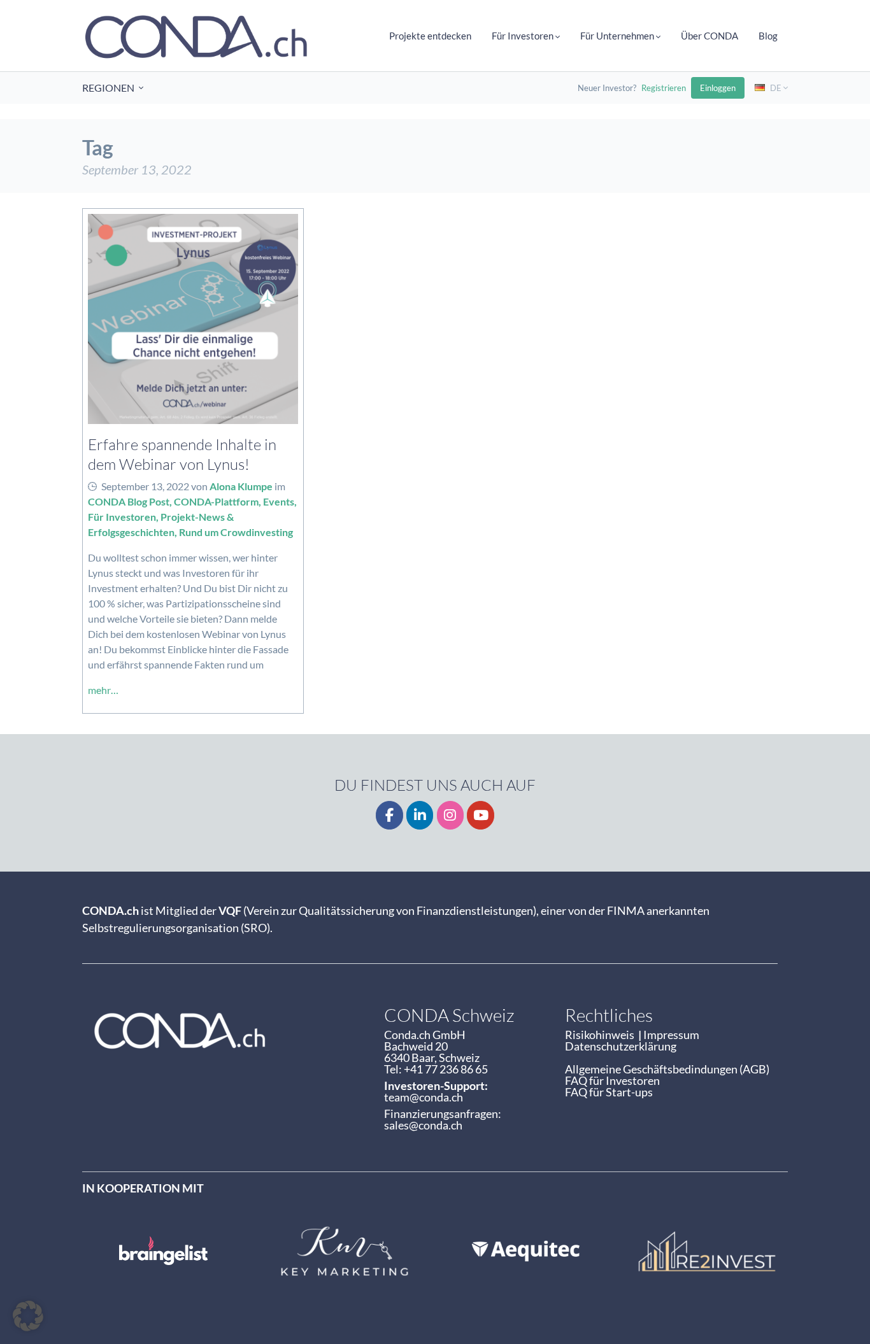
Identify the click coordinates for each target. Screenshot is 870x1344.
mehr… (103, 690)
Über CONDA (709, 35)
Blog (768, 35)
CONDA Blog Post (128, 501)
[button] (28, 1316)
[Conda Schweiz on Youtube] (480, 815)
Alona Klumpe (241, 486)
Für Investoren (122, 517)
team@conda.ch (423, 1097)
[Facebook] (389, 815)
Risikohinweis (601, 1035)
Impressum (671, 1035)
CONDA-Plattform (216, 501)
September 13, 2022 (145, 486)
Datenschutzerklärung (620, 1046)
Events (278, 501)
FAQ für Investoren (612, 1080)
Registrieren (663, 87)
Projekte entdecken (430, 35)
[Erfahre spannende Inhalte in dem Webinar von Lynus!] (193, 319)
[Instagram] (450, 815)
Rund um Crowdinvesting (236, 532)
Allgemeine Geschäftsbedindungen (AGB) (667, 1069)
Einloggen (718, 88)
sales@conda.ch (423, 1125)
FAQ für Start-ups (609, 1092)
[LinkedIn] (420, 815)
